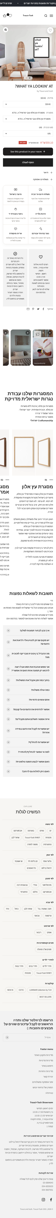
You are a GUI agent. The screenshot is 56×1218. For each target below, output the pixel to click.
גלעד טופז (47, 861)
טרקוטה (48, 915)
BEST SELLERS (45, 997)
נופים (42, 830)
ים (50, 830)
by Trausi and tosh (45, 91)
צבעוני (36, 915)
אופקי (49, 932)
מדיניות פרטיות (46, 1060)
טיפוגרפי (23, 892)
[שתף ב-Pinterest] (33, 309)
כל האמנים (31, 868)
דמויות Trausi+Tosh (32, 837)
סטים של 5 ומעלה (44, 949)
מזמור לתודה (32, 844)
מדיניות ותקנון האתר (43, 1055)
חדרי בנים (33, 966)
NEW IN (10, 990)
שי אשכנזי (18, 861)
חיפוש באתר (47, 1065)
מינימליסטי (47, 885)
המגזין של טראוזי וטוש (43, 1087)
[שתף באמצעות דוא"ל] (28, 309)
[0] (10, 15)
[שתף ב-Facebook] (43, 309)
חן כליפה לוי (33, 861)
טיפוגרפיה (47, 844)
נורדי (35, 885)
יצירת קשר (48, 1076)
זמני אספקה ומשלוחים (42, 1082)
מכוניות (48, 837)
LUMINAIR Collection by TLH (40, 990)
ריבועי (38, 932)
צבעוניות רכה (22, 885)
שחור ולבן (28, 909)
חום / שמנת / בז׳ (44, 909)
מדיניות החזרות (46, 1071)
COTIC (21, 990)
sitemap (49, 1092)
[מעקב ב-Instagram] (43, 1200)
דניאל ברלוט (46, 868)
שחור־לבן (15, 837)
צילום (35, 892)
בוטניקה (31, 830)
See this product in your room (26, 151)
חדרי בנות (19, 966)
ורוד (7, 909)
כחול (17, 909)
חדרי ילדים (47, 966)
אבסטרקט (18, 830)
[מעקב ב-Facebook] (51, 1200)
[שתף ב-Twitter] (38, 309)
